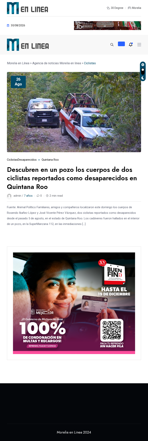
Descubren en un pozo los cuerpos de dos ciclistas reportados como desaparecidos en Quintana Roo (72, 178)
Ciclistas (12, 159)
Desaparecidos (27, 159)
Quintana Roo (50, 159)
